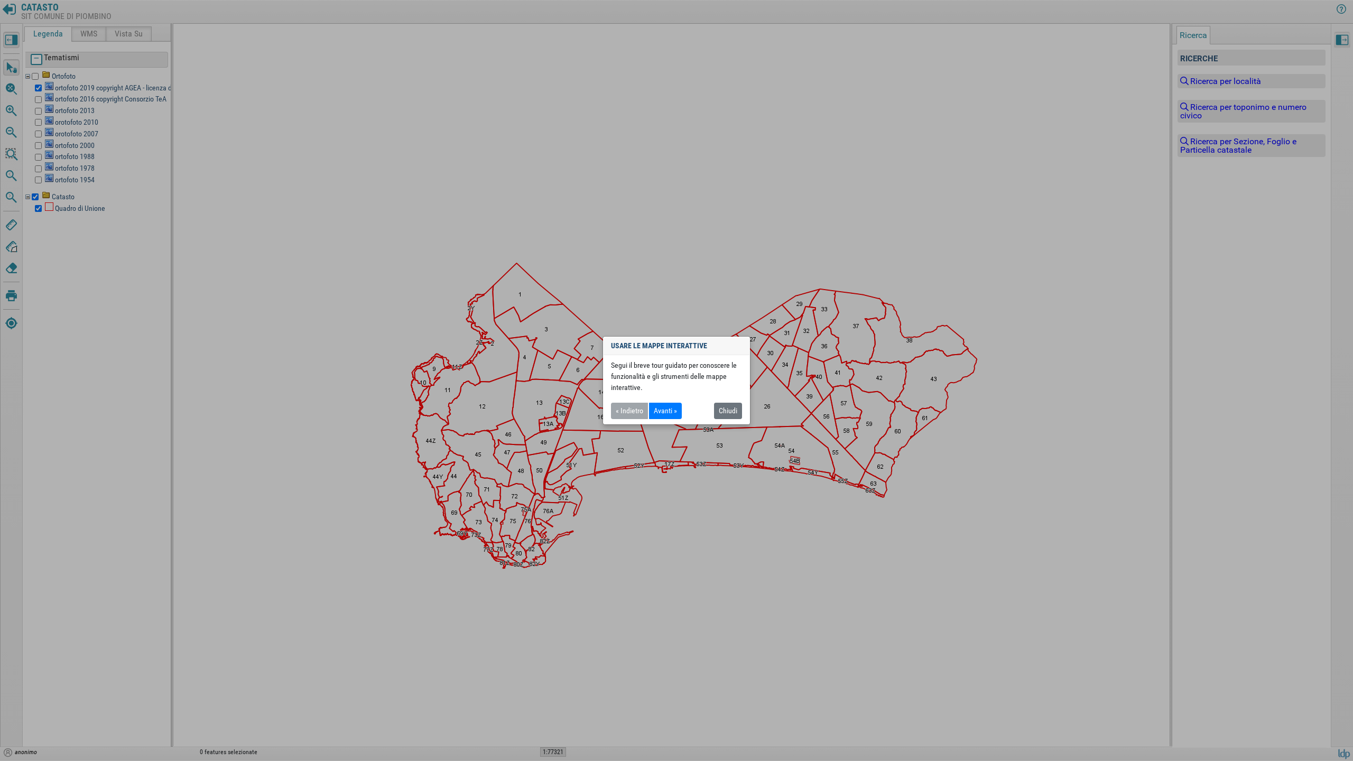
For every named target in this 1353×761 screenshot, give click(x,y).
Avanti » (665, 410)
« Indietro (629, 410)
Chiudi (728, 410)
